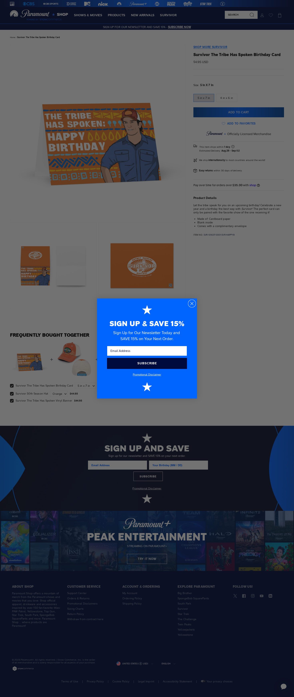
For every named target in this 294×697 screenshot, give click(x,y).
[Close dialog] (191, 303)
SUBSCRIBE (147, 363)
